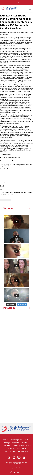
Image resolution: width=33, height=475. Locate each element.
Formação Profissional (11, 443)
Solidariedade (23, 451)
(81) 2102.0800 (16, 468)
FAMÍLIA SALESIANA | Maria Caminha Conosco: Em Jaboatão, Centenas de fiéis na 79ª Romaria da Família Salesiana (16, 22)
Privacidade (10, 448)
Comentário (4, 169)
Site (1, 189)
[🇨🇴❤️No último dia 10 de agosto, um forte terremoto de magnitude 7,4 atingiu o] (16, 326)
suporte (27, 32)
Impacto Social (20, 448)
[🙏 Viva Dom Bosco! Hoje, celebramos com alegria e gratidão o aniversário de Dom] (16, 353)
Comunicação (17, 446)
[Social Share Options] (5, 338)
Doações (26, 446)
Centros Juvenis (16, 440)
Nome (2, 183)
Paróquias (24, 443)
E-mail (2, 186)
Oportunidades (10, 451)
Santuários (6, 446)
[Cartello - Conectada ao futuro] (16, 472)
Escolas (26, 440)
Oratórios (5, 440)
